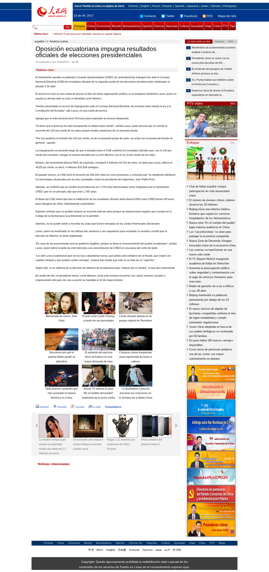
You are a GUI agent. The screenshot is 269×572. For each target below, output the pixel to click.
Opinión (147, 26)
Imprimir (44, 407)
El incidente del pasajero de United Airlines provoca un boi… (212, 71)
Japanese (192, 6)
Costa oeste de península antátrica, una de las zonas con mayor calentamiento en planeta (210, 354)
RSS (210, 16)
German (215, 6)
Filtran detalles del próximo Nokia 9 (151, 442)
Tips (232, 26)
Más (233, 103)
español (39, 41)
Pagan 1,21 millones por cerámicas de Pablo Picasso (121, 444)
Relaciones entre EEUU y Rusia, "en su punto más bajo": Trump (90, 33)
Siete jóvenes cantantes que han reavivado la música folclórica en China (61, 393)
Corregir (79, 407)
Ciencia (159, 26)
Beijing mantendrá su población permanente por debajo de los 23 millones (209, 300)
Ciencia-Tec (135, 543)
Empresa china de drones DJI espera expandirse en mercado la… (213, 93)
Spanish (179, 6)
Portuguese (229, 6)
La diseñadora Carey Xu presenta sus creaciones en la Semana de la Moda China (135, 393)
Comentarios (113, 406)
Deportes (172, 26)
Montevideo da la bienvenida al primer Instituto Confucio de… (214, 50)
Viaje (208, 26)
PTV (225, 26)
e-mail (97, 407)
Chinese (133, 6)
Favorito (62, 407)
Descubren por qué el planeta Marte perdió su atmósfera (61, 357)
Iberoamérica (131, 26)
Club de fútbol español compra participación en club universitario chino (209, 191)
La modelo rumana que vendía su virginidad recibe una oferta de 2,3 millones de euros (52, 446)
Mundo (116, 26)
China (91, 26)
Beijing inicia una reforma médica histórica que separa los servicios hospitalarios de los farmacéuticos (210, 214)
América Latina (59, 41)
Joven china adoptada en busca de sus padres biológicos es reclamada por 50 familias (211, 331)
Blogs (222, 543)
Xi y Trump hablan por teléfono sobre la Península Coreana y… (213, 82)
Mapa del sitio (227, 16)
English (145, 6)
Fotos (217, 26)
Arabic (204, 6)
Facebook (190, 16)
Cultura (184, 26)
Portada (79, 26)
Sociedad (197, 26)
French (156, 6)
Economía (103, 26)
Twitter (170, 16)
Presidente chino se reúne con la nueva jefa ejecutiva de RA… (210, 60)
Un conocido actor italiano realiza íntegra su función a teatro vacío (88, 444)
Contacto (150, 16)
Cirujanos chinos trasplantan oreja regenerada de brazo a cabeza (135, 357)
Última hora (41, 33)
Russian (167, 6)
